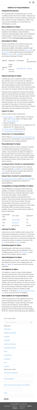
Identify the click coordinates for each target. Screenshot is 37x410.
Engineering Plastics (10, 348)
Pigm (12, 119)
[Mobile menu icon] (33, 2)
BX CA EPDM (16, 219)
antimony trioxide (26, 179)
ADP (15, 169)
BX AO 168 (5, 52)
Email (5, 393)
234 (28, 68)
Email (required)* (9, 379)
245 (18, 68)
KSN (12, 264)
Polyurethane (8, 355)
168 (24, 68)
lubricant (17, 242)
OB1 (6, 264)
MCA (3, 171)
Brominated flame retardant (10, 179)
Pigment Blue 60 (8, 131)
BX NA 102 (25, 252)
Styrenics (6, 366)
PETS (3, 242)
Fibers (6, 351)
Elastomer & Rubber (10, 344)
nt (15, 119)
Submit (6, 399)
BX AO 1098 (28, 50)
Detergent (7, 340)
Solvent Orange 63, (18, 137)
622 (31, 68)
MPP (20, 169)
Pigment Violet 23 (8, 129)
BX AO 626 (10, 54)
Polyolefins (7, 359)
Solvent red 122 (29, 137)
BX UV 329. (20, 290)
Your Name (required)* (11, 372)
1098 (20, 68)
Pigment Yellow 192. (13, 121)
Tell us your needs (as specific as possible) (17, 385)
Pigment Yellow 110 (9, 117)
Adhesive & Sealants (10, 333)
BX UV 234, (27, 290)
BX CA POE (15, 222)
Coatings (6, 336)
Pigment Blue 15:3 (19, 131)
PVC (5, 363)
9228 (18, 54)
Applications (7, 329)
